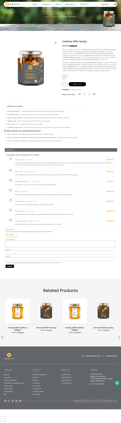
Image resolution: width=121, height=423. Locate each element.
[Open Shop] (60, 4)
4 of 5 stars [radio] (14, 237)
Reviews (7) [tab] (10, 150)
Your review (10, 239)
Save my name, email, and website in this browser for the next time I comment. (34, 263)
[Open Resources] (74, 4)
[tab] (15, 106)
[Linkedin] (20, 401)
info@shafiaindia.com (93, 356)
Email (8, 256)
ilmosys (114, 401)
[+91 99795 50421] (103, 356)
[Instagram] (9, 401)
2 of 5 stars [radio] (9, 237)
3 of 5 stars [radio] (12, 237)
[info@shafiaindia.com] (83, 356)
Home (47, 17)
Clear (63, 78)
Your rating (10, 234)
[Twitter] (12, 401)
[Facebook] (5, 401)
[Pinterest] (16, 401)
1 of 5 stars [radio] (7, 237)
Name (8, 249)
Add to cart (77, 84)
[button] (80, 94)
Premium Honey (55, 17)
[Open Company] (50, 4)
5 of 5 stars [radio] (17, 237)
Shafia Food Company (96, 401)
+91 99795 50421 (111, 356)
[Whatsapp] (117, 383)
